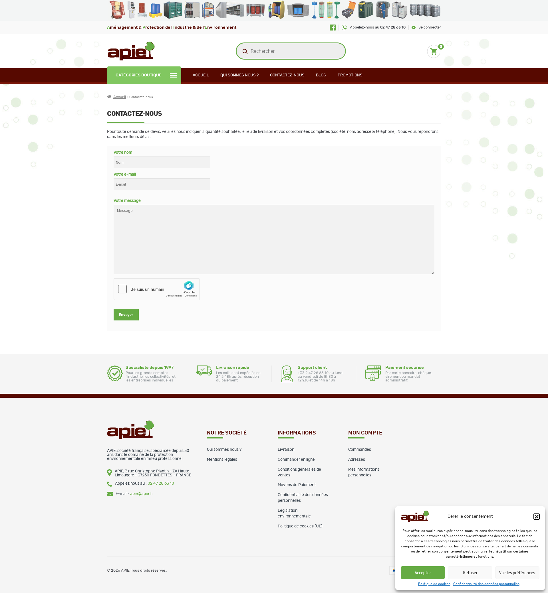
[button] (536, 516)
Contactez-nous (287, 75)
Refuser (470, 572)
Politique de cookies (434, 584)
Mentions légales (222, 460)
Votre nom (123, 153)
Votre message (127, 201)
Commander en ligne (296, 460)
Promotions (350, 75)
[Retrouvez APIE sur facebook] (333, 28)
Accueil (201, 75)
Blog (321, 75)
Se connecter (429, 27)
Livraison (286, 450)
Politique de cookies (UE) (300, 526)
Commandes (359, 450)
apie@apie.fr (141, 494)
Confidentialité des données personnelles (486, 584)
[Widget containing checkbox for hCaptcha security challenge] (157, 289)
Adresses (356, 460)
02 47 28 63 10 (161, 484)
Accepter (423, 572)
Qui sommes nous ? (239, 75)
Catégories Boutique (139, 75)
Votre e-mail (125, 174)
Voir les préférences (517, 572)
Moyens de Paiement (297, 485)
